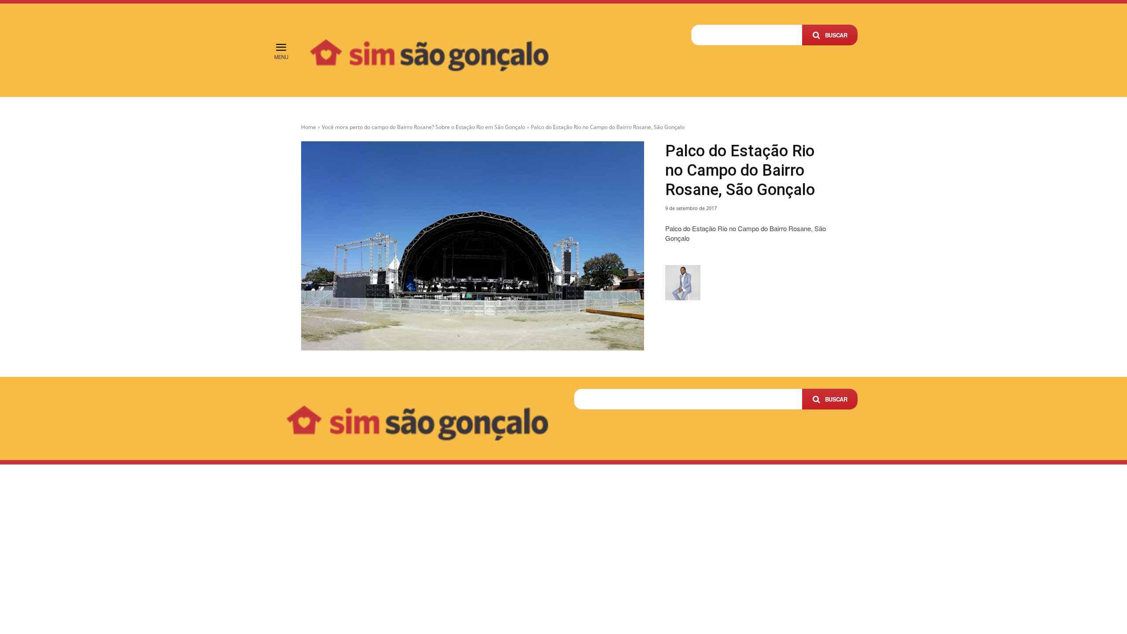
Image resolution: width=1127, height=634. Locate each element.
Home (308, 127)
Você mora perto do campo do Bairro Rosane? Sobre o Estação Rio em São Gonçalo (423, 127)
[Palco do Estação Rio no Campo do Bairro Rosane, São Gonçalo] (472, 245)
